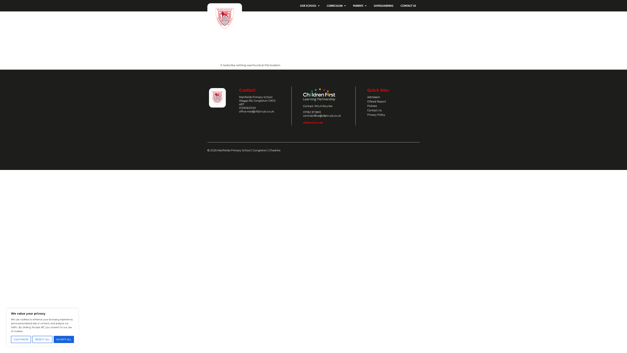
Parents (358, 5)
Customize (21, 339)
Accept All (63, 339)
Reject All (42, 339)
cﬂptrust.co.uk (313, 122)
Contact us (408, 5)
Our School (308, 5)
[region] (42, 327)
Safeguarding (383, 5)
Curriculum (335, 5)
